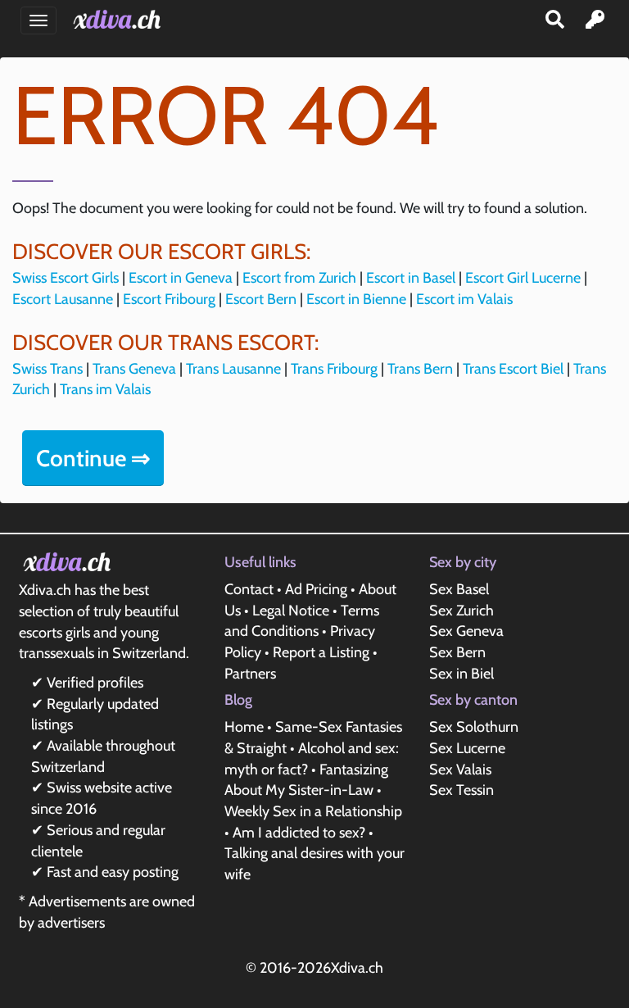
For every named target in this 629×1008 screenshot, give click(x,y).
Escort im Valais (464, 299)
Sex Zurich (461, 611)
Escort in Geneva (181, 278)
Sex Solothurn (473, 727)
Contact (249, 589)
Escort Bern (260, 299)
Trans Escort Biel (513, 369)
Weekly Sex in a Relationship (313, 811)
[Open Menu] (38, 20)
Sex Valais (460, 770)
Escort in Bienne (356, 299)
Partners (250, 674)
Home (244, 727)
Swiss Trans (47, 369)
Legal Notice (290, 611)
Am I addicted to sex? (299, 833)
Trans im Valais (105, 389)
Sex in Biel (461, 674)
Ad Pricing (316, 589)
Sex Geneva (466, 631)
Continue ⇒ (93, 458)
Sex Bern (457, 652)
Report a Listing (321, 652)
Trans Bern (420, 369)
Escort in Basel (410, 278)
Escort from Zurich (299, 278)
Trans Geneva (134, 369)
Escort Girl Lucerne (523, 278)
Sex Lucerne (467, 748)
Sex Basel (459, 589)
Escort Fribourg (169, 299)
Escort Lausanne (62, 299)
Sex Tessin (461, 790)
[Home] (120, 19)
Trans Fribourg (334, 369)
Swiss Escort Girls (65, 278)
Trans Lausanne (233, 369)
